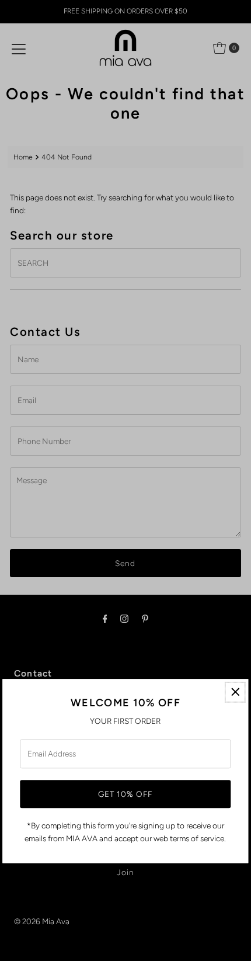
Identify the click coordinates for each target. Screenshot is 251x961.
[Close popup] (235, 692)
